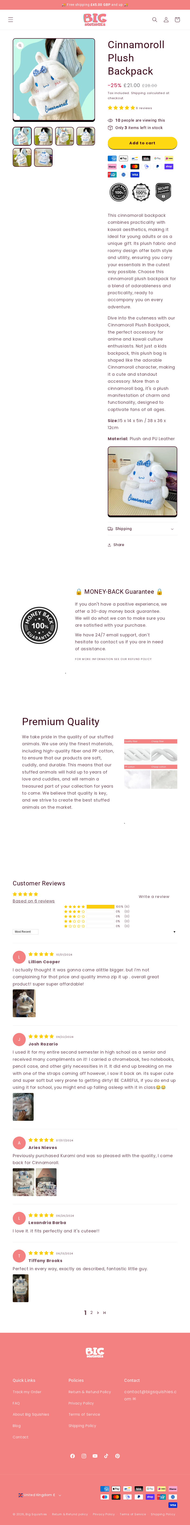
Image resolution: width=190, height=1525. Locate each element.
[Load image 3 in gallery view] (64, 136)
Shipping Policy (82, 1425)
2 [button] (91, 1312)
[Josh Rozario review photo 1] (23, 1107)
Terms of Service (84, 1414)
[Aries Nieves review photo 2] (46, 1182)
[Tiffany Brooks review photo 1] (20, 1288)
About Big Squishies (31, 1414)
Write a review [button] (154, 896)
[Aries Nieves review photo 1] (23, 1182)
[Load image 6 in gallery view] (43, 157)
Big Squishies (36, 1514)
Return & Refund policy (70, 1514)
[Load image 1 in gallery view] (22, 136)
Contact (21, 1437)
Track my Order (27, 1391)
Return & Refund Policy (90, 1391)
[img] (41, 954)
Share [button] (119, 544)
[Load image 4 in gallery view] (85, 136)
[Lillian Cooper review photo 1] (24, 1003)
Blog (17, 1425)
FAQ (16, 1403)
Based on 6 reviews (34, 901)
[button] (10, 19)
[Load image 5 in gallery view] (22, 157)
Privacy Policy (81, 1403)
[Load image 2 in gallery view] (43, 136)
